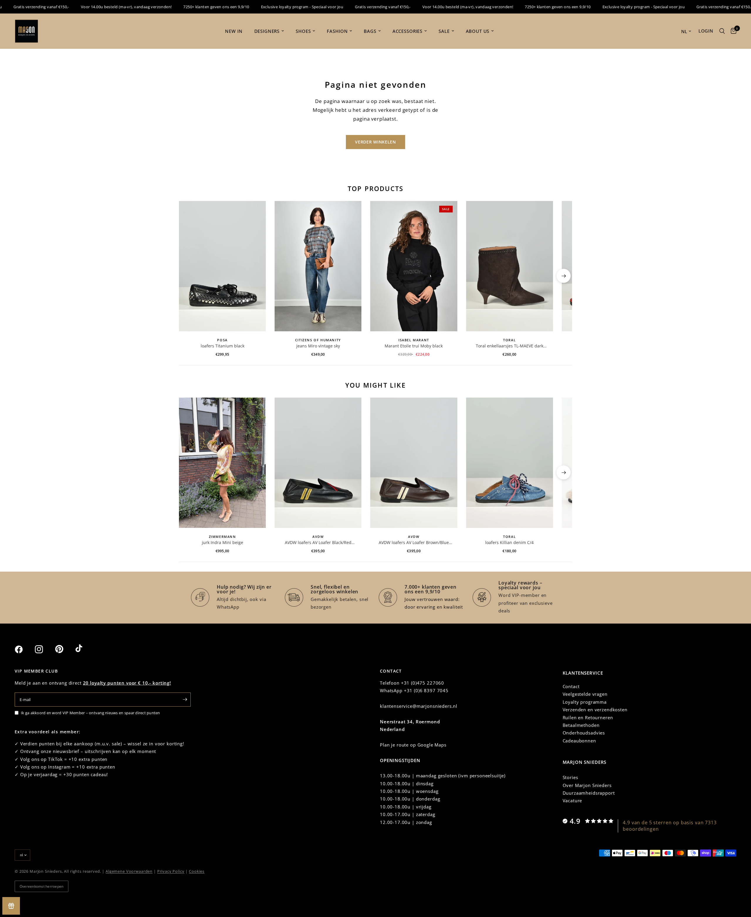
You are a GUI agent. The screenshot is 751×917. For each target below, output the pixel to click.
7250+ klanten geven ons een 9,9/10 (201, 6)
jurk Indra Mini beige (222, 542)
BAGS (370, 31)
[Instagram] (44, 649)
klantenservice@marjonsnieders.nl (418, 706)
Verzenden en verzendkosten (595, 709)
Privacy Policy (171, 871)
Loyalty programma (585, 702)
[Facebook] (24, 649)
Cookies (196, 871)
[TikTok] (84, 649)
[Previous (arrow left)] (187, 276)
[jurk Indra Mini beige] (222, 463)
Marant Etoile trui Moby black (414, 346)
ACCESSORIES (407, 31)
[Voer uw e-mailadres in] (185, 700)
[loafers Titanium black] (222, 266)
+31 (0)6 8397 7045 (426, 690)
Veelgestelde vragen (585, 694)
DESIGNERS (267, 31)
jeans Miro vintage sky (318, 346)
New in (233, 31)
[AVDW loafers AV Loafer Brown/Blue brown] (413, 463)
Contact (571, 686)
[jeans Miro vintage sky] (318, 266)
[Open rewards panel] (11, 906)
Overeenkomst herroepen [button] (41, 886)
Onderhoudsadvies (584, 733)
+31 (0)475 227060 (422, 683)
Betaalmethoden (581, 725)
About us (478, 31)
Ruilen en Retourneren (588, 717)
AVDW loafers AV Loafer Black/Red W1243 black (318, 543)
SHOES (303, 31)
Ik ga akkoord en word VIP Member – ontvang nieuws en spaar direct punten (90, 712)
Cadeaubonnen (579, 741)
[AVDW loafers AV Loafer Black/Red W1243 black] (318, 463)
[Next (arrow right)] (564, 276)
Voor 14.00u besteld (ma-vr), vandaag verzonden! (111, 6)
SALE (444, 31)
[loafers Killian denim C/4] (509, 463)
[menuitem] (233, 31)
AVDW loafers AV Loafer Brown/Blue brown (414, 543)
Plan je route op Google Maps (413, 745)
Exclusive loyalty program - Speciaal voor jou (287, 6)
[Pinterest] (64, 649)
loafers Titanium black (222, 346)
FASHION (337, 31)
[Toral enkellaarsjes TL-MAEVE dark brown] (509, 266)
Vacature (572, 800)
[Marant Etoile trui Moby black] (413, 266)
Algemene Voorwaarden (129, 871)
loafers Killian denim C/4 (509, 542)
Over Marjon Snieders (587, 785)
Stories (570, 777)
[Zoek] (722, 31)
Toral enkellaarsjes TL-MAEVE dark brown (509, 346)
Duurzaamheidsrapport (589, 793)
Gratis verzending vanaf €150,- (368, 6)
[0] (732, 31)
